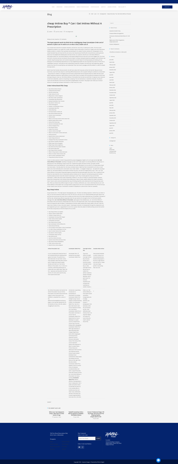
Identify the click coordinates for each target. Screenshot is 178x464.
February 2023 (112, 85)
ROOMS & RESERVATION (69, 6)
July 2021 (111, 128)
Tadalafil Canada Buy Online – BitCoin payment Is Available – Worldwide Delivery (76, 413)
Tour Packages (65, 444)
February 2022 (112, 110)
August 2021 (112, 125)
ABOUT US (103, 6)
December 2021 (112, 115)
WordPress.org (112, 153)
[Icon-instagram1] (82, 447)
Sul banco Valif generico (114, 44)
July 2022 (111, 102)
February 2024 (112, 64)
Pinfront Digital (100, 462)
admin (50, 31)
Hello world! (123, 52)
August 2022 (112, 100)
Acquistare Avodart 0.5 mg (114, 31)
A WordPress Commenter (114, 52)
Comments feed (112, 151)
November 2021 (112, 118)
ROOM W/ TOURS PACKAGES (83, 6)
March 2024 (111, 62)
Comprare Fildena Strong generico (116, 33)
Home (51, 441)
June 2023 (111, 77)
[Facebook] (79, 447)
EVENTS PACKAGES (95, 6)
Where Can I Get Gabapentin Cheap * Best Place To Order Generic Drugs (56, 413)
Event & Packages (54, 444)
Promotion (52, 449)
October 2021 (112, 120)
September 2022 (112, 97)
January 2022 (112, 112)
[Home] (89, 13)
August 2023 (112, 72)
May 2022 (111, 107)
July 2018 (111, 133)
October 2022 (112, 95)
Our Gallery (64, 446)
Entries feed (111, 149)
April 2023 (111, 80)
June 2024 (111, 59)
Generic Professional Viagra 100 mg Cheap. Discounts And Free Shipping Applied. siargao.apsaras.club (95, 414)
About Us (64, 449)
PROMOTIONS (59, 6)
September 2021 (112, 123)
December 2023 (112, 69)
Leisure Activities (65, 441)
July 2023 (111, 74)
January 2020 (112, 130)
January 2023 (112, 87)
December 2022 (112, 90)
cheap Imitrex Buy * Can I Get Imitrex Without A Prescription (119, 13)
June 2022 (111, 105)
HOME (53, 6)
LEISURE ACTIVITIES (112, 6)
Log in (110, 148)
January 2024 (112, 67)
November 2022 (112, 92)
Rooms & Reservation (55, 446)
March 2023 (111, 82)
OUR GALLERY (121, 6)
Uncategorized (69, 31)
